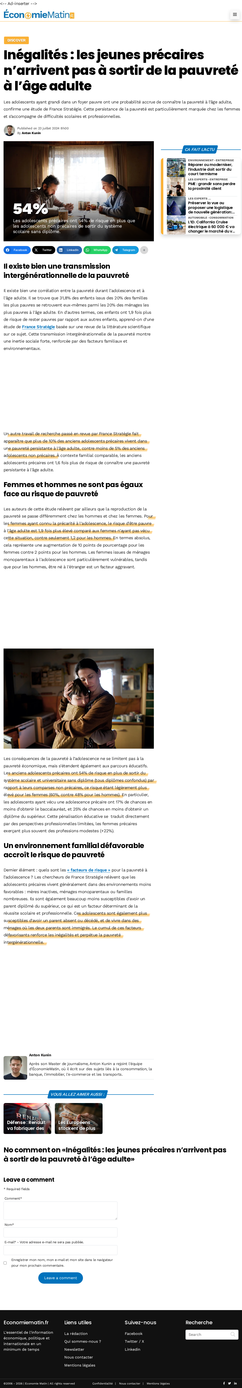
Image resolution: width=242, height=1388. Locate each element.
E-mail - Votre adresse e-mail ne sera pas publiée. (44, 1242)
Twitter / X (134, 1341)
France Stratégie (38, 326)
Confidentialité (102, 1383)
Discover (16, 40)
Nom (9, 1225)
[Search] (233, 1334)
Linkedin (132, 1349)
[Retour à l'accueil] (111, 14)
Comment (13, 1198)
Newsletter (74, 1349)
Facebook (134, 1333)
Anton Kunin (40, 1055)
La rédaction (76, 1333)
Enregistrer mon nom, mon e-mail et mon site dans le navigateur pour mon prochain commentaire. (62, 1262)
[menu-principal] (235, 14)
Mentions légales (79, 1365)
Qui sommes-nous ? (82, 1341)
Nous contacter (78, 1357)
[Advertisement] (79, 391)
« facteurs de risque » (88, 869)
